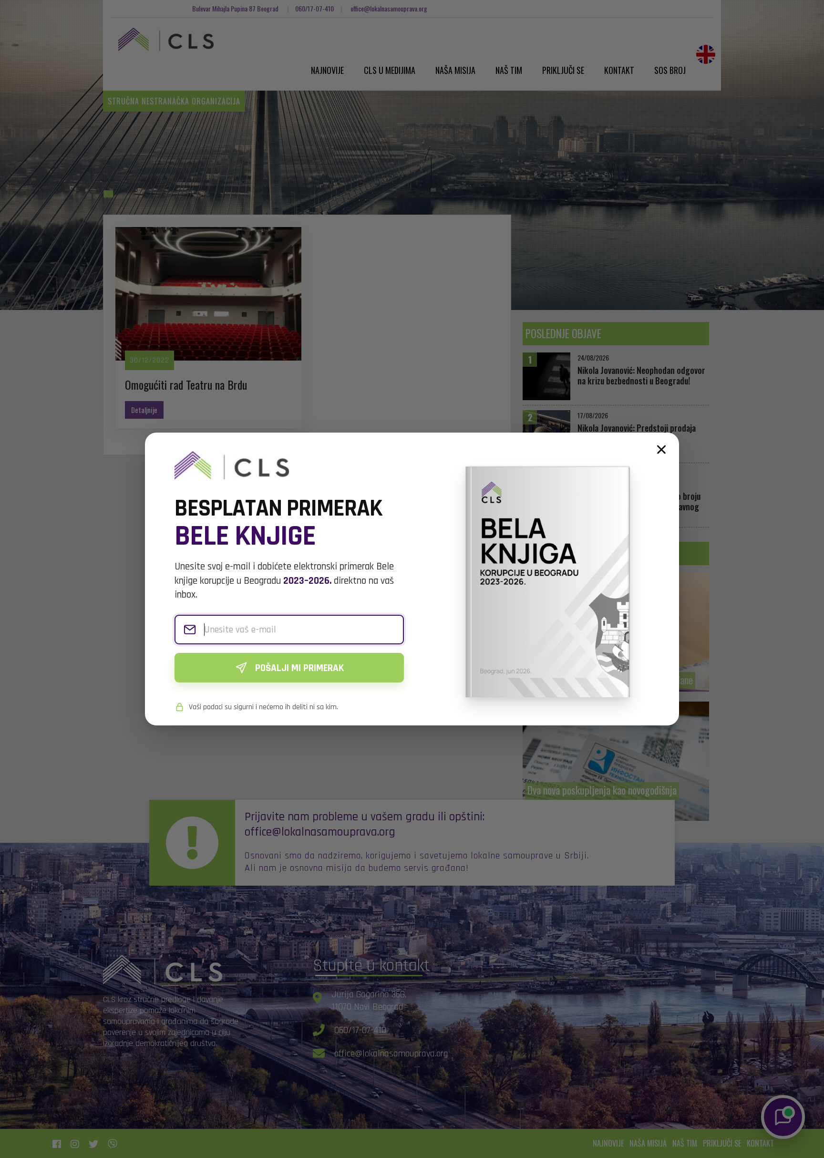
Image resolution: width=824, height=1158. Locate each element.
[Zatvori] (661, 450)
